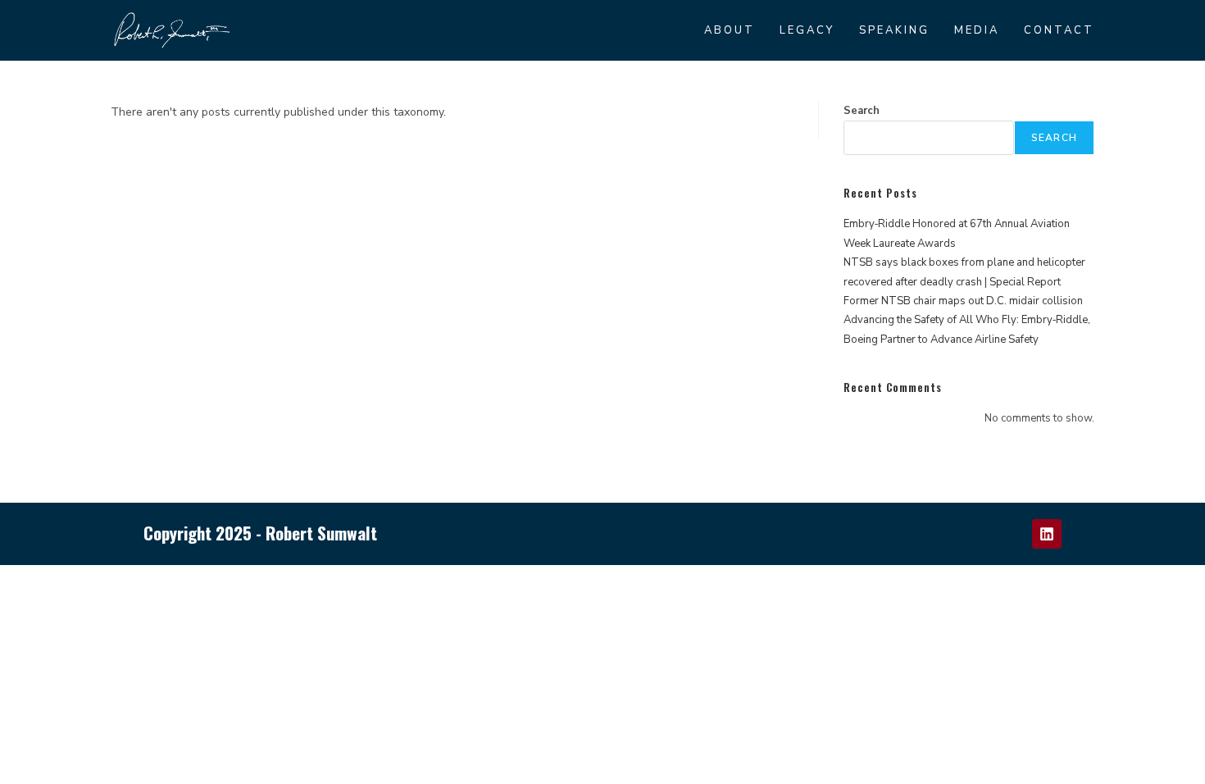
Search (862, 110)
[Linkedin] (1047, 534)
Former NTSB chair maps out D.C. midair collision (963, 301)
